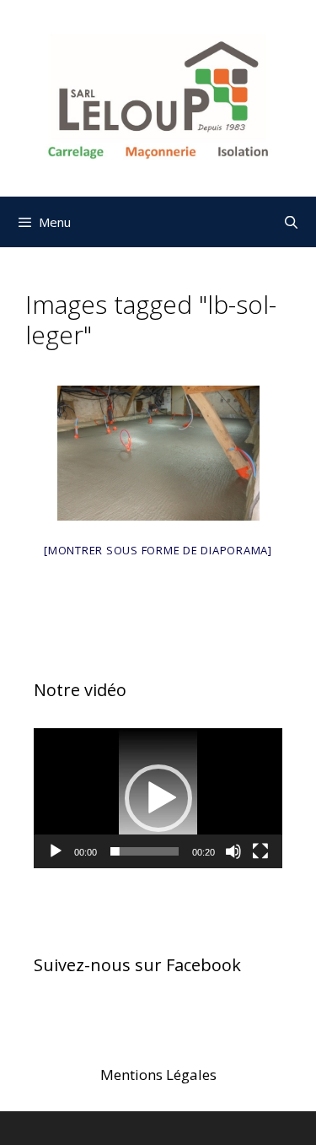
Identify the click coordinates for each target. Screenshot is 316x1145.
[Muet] (233, 851)
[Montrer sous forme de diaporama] (158, 550)
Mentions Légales (158, 1074)
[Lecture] (55, 851)
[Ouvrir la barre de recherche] (291, 222)
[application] (158, 798)
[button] (158, 798)
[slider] (144, 851)
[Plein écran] (260, 851)
